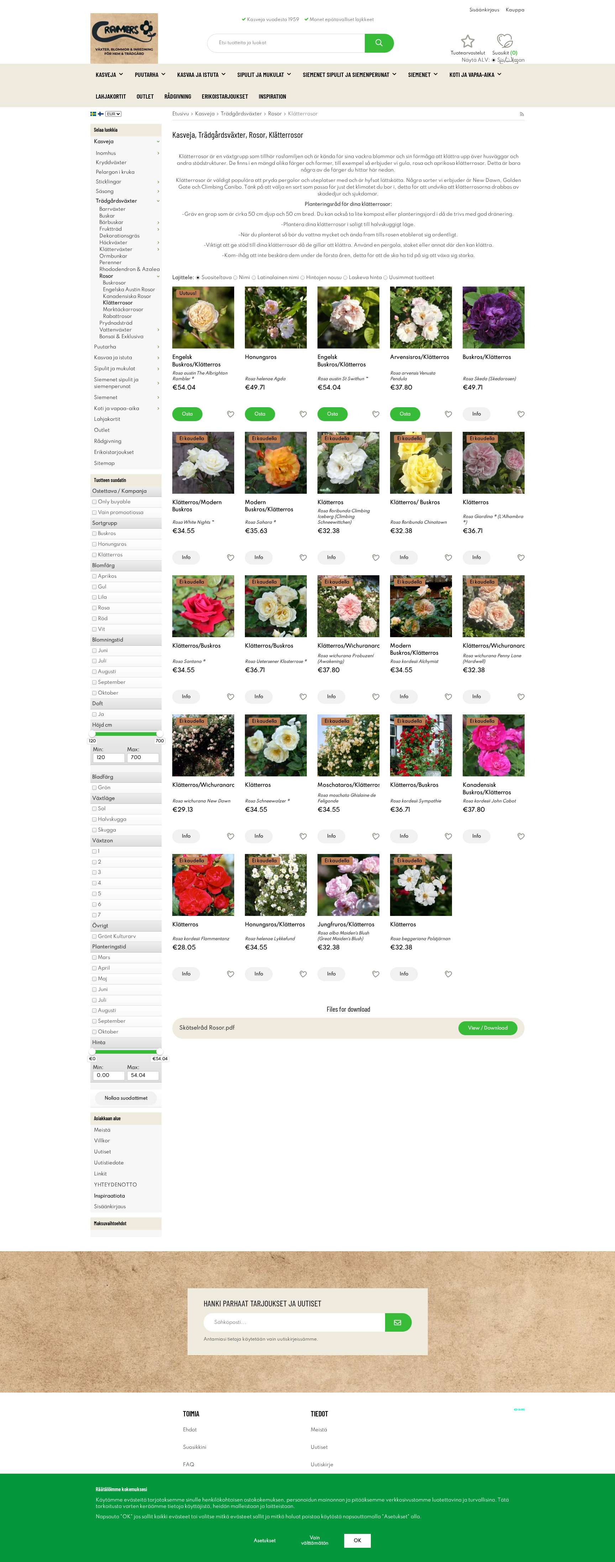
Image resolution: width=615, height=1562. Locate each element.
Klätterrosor (118, 302)
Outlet (145, 96)
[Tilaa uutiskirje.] (398, 1322)
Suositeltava (216, 277)
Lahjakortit (111, 96)
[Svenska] (94, 113)
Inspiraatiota (109, 1196)
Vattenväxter (115, 329)
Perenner (110, 262)
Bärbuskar (111, 222)
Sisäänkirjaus (484, 10)
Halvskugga (112, 819)
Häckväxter (113, 242)
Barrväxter (112, 209)
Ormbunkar (113, 256)
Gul (102, 587)
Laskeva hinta (365, 277)
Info (476, 414)
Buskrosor (114, 283)
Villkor (102, 1140)
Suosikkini (194, 1447)
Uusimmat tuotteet (411, 277)
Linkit (100, 1174)
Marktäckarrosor (123, 309)
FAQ (188, 1464)
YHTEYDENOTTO (115, 1185)
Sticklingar (108, 181)
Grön (104, 787)
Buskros (107, 533)
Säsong (105, 191)
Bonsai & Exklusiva (121, 336)
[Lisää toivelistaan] (230, 414)
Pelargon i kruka (115, 172)
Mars (104, 957)
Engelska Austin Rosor (129, 289)
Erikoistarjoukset (225, 96)
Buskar (107, 216)
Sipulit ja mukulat (260, 74)
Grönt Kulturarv (117, 936)
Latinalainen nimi (278, 277)
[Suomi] (101, 113)
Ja (101, 714)
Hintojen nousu (324, 277)
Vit (101, 629)
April (104, 968)
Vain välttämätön (314, 1541)
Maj (102, 978)
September (112, 682)
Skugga (107, 830)
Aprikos (107, 576)
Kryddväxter (111, 162)
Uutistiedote (109, 1162)
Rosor (106, 276)
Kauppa (515, 10)
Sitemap (104, 463)
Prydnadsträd (115, 323)
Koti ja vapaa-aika (472, 74)
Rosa (104, 608)
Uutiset (102, 1151)
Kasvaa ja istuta (198, 74)
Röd (102, 618)
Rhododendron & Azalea (129, 269)
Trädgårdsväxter (116, 201)
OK (357, 1541)
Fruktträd (110, 229)
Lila (102, 597)
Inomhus (106, 153)
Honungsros (112, 544)
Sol (102, 808)
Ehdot (190, 1429)
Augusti (107, 671)
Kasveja (106, 74)
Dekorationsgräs (119, 236)
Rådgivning (177, 96)
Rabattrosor (117, 316)
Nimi (244, 277)
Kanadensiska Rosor (127, 296)
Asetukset (264, 1541)
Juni (103, 650)
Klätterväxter (115, 249)
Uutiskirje (322, 1464)
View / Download (488, 1028)
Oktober (108, 693)
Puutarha (146, 74)
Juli (102, 661)
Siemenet (419, 74)
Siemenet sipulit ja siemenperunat (346, 74)
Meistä (102, 1130)
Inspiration (272, 96)
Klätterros (110, 554)
